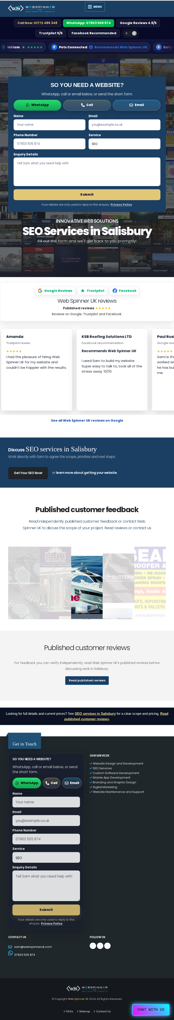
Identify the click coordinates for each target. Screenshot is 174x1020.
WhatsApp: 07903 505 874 (88, 23)
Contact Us (103, 1011)
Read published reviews (87, 680)
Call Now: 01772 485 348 (37, 23)
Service (95, 135)
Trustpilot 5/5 (51, 33)
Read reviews (115, 528)
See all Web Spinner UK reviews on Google (87, 420)
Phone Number (26, 135)
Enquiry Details (26, 154)
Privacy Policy (121, 204)
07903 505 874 (24, 955)
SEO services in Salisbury (95, 713)
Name (18, 116)
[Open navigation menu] (95, 7)
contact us (142, 528)
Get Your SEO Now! (28, 473)
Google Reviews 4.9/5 (138, 23)
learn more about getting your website (86, 472)
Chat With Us (150, 1010)
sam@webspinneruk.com (33, 947)
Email (93, 116)
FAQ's (69, 1011)
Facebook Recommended (94, 33)
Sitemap (84, 1011)
